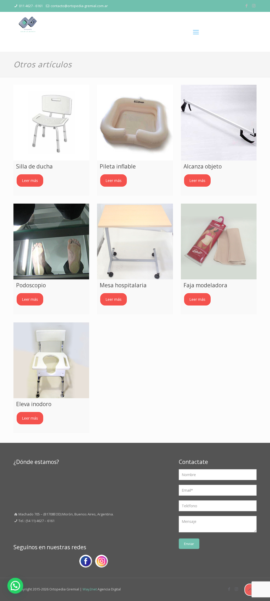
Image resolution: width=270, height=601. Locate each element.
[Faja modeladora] (219, 241)
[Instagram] (254, 5)
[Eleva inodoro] (51, 360)
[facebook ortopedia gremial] (86, 562)
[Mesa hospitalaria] (135, 241)
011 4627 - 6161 (31, 5)
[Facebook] (246, 5)
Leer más (30, 180)
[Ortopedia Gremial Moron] (28, 31)
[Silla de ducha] (51, 123)
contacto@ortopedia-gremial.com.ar (79, 5)
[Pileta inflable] (135, 123)
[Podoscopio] (51, 241)
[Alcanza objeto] (219, 123)
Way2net (90, 589)
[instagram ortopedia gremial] (101, 562)
